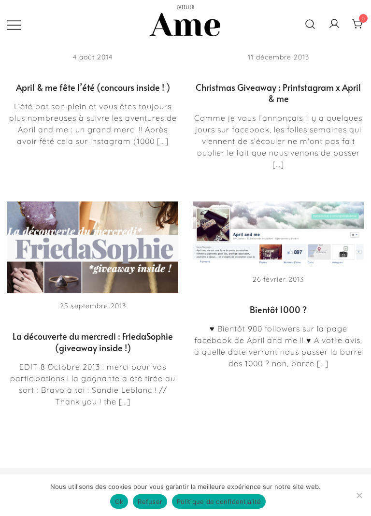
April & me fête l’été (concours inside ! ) (93, 87)
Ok (119, 501)
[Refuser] (359, 495)
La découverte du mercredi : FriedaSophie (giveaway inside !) (93, 341)
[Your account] (334, 24)
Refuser (150, 501)
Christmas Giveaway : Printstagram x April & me (278, 92)
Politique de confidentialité (219, 501)
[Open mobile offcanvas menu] (14, 24)
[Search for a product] (310, 24)
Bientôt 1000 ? (278, 309)
